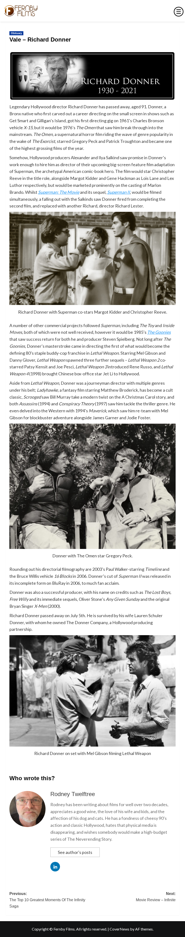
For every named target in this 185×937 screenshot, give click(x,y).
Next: (156, 897)
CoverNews (119, 929)
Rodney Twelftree (72, 794)
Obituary (16, 33)
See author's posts (75, 852)
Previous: (47, 900)
